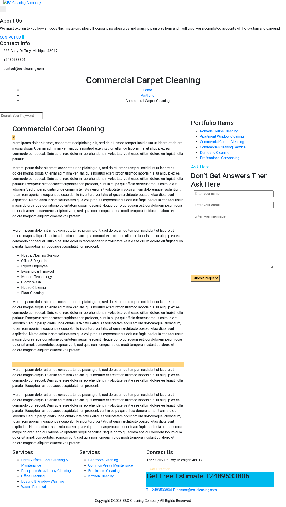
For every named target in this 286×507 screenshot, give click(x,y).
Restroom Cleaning (103, 460)
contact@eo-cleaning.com (195, 490)
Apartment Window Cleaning (222, 136)
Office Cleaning (33, 476)
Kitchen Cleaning (101, 476)
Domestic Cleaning (214, 152)
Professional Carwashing (219, 158)
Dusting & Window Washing (42, 481)
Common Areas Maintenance (110, 465)
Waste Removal (33, 487)
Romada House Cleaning (219, 131)
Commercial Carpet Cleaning (222, 142)
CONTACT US (11, 37)
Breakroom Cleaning (104, 471)
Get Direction (159, 469)
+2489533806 (159, 490)
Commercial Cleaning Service (223, 147)
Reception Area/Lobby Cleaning (46, 471)
